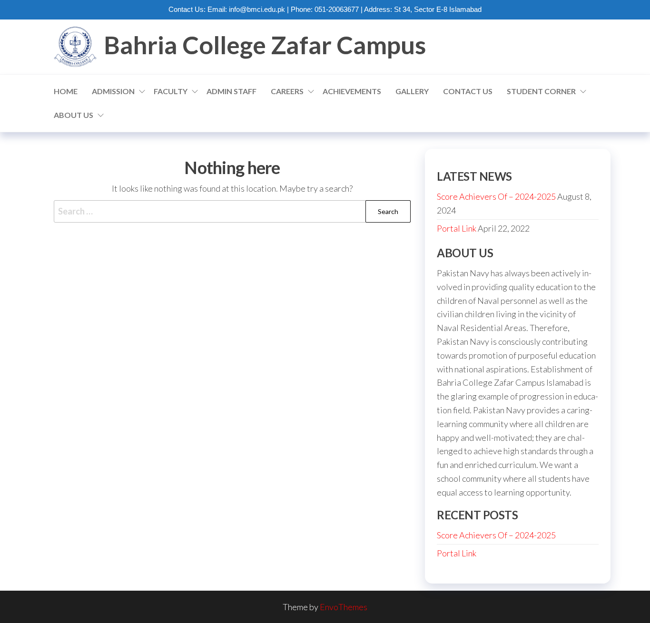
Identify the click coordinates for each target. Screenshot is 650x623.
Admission (113, 91)
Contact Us (467, 91)
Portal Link (456, 228)
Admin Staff (231, 91)
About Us (73, 114)
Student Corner (541, 91)
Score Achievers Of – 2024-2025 (496, 196)
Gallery (412, 91)
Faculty (170, 91)
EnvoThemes (343, 607)
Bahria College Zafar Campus (265, 44)
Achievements (352, 91)
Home (66, 91)
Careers (287, 91)
